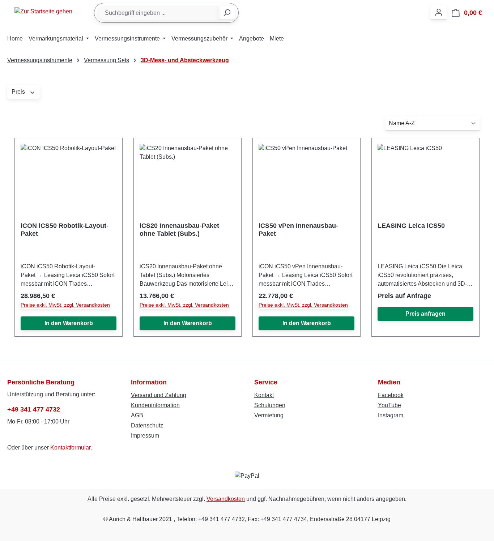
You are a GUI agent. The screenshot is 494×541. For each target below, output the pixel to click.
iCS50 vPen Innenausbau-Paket (298, 229)
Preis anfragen (425, 314)
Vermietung (269, 415)
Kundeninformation (155, 405)
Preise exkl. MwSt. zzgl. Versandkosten (65, 305)
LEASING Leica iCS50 (411, 225)
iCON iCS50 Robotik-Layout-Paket (64, 229)
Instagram (390, 415)
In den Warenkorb (68, 323)
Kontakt (264, 395)
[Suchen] (226, 13)
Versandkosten (225, 499)
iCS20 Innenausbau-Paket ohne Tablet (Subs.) (179, 229)
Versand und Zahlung (158, 395)
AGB (137, 415)
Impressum (145, 436)
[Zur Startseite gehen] (43, 11)
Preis (19, 92)
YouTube (389, 405)
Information (149, 382)
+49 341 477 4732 (33, 409)
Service (265, 382)
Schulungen (269, 405)
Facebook (391, 395)
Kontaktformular (70, 447)
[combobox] (158, 13)
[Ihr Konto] (438, 12)
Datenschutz (147, 425)
